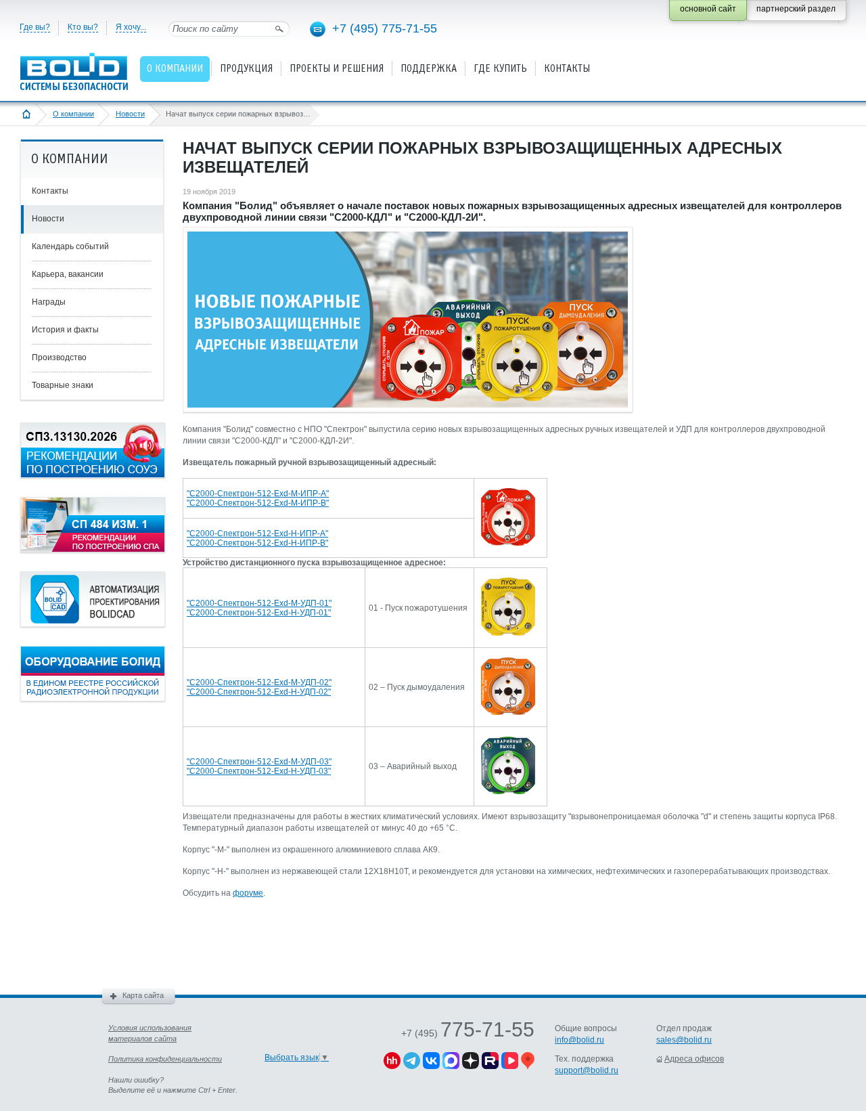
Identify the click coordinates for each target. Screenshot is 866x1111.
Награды (49, 302)
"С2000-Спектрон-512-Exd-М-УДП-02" (259, 682)
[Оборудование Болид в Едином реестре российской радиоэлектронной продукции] (92, 698)
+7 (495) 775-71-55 (384, 28)
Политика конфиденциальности (165, 1059)
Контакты (50, 191)
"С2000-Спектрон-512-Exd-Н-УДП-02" (259, 692)
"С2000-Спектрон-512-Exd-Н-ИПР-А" (257, 533)
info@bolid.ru (579, 1040)
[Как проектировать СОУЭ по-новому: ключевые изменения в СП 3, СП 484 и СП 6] (92, 475)
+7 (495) (467, 1033)
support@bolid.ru (586, 1070)
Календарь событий (70, 246)
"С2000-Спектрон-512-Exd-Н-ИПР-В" (257, 543)
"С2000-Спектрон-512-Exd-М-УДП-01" (259, 603)
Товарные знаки (62, 385)
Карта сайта (143, 995)
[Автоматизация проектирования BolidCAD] (92, 624)
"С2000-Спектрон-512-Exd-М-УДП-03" (259, 761)
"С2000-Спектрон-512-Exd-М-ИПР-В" (258, 503)
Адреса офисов (694, 1059)
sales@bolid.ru (684, 1040)
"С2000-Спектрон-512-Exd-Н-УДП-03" (259, 771)
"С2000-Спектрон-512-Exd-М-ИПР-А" (258, 493)
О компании (73, 114)
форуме (248, 893)
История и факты (65, 329)
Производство (59, 357)
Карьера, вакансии (68, 274)
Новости (130, 114)
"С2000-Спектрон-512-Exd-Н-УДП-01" (259, 612)
